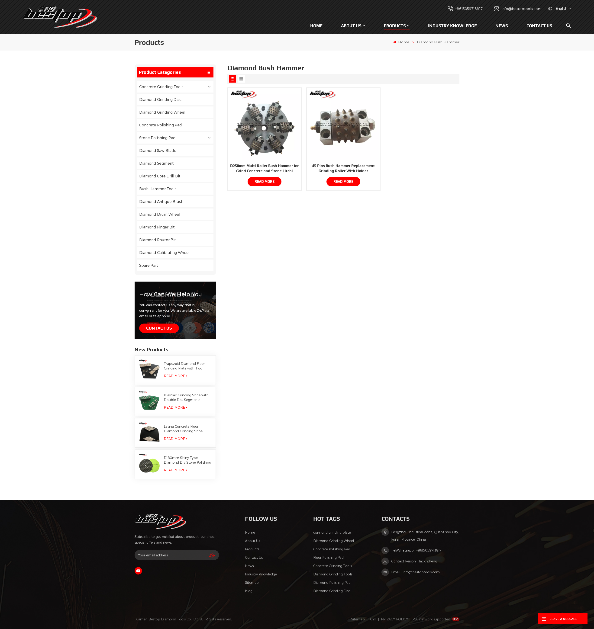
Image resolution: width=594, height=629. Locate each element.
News (501, 25)
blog (248, 591)
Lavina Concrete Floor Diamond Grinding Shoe (183, 428)
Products (395, 25)
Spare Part (148, 265)
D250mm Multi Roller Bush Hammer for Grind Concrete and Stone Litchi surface (264, 168)
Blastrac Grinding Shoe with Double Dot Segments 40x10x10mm (186, 397)
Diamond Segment (156, 163)
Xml (373, 619)
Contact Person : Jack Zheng (414, 561)
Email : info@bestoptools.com (415, 572)
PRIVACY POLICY (394, 619)
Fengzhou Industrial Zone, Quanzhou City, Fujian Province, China (425, 535)
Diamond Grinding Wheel (162, 112)
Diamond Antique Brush (161, 201)
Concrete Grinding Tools (161, 86)
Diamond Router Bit (157, 239)
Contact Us (539, 25)
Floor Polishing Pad (328, 557)
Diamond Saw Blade (157, 150)
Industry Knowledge (452, 25)
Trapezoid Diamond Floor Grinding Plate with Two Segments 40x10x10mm (184, 366)
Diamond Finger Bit (157, 227)
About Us (351, 25)
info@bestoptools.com (522, 8)
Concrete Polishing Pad (160, 125)
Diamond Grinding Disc (160, 99)
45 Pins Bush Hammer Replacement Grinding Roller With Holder (343, 168)
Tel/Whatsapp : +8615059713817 (416, 550)
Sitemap (252, 582)
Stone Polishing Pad (157, 137)
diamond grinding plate (332, 532)
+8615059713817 (469, 8)
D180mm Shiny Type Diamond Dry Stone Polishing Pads (187, 460)
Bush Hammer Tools (158, 188)
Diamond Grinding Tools (332, 574)
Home (316, 25)
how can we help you (170, 294)
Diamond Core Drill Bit (160, 176)
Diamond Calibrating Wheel (164, 252)
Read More (174, 376)
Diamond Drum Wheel (159, 214)
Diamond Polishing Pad (332, 582)
